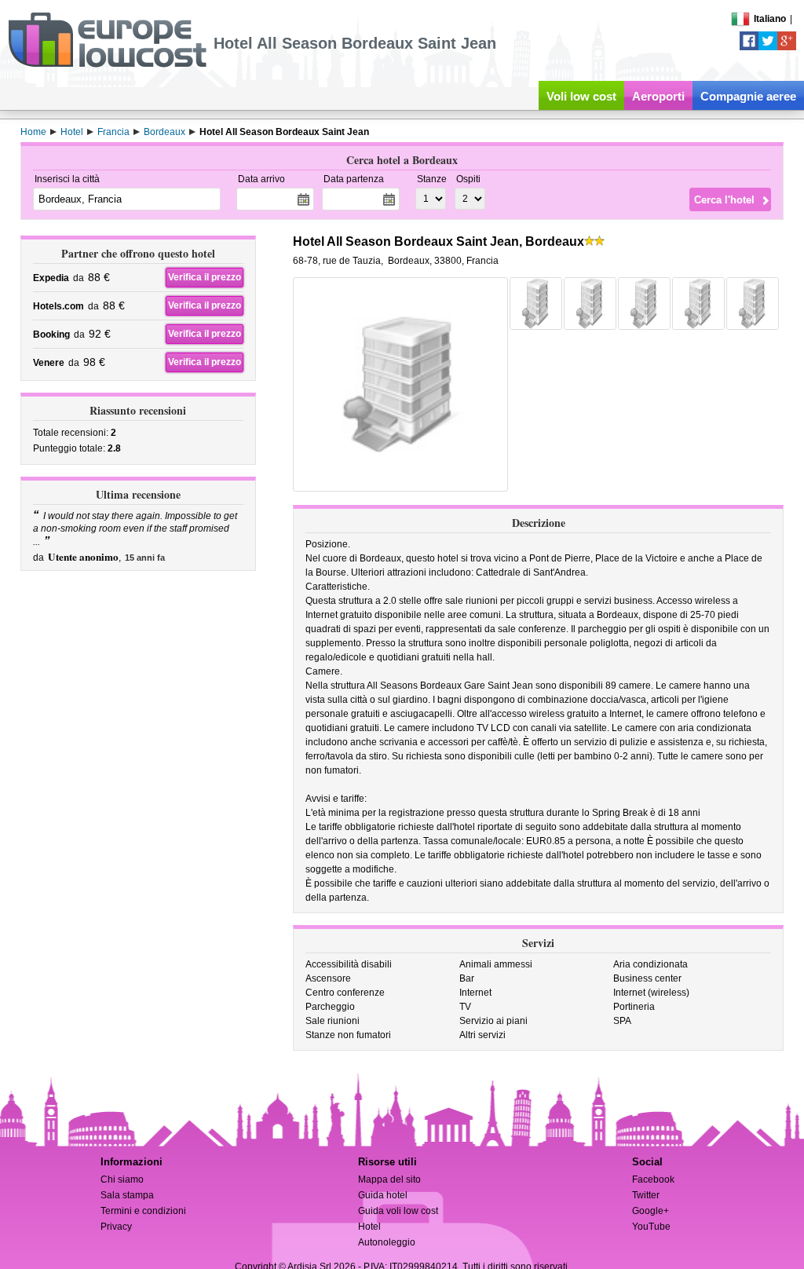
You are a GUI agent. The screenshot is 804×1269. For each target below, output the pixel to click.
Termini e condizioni (143, 1210)
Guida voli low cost (398, 1210)
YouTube (651, 1226)
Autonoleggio (386, 1242)
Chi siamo (122, 1179)
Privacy (116, 1226)
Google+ (650, 1210)
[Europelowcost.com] (107, 64)
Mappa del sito (389, 1179)
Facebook (653, 1179)
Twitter (646, 1195)
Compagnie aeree (748, 96)
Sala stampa (127, 1195)
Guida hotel (382, 1195)
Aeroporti (658, 96)
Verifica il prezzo (204, 277)
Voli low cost (581, 96)
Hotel (369, 1226)
